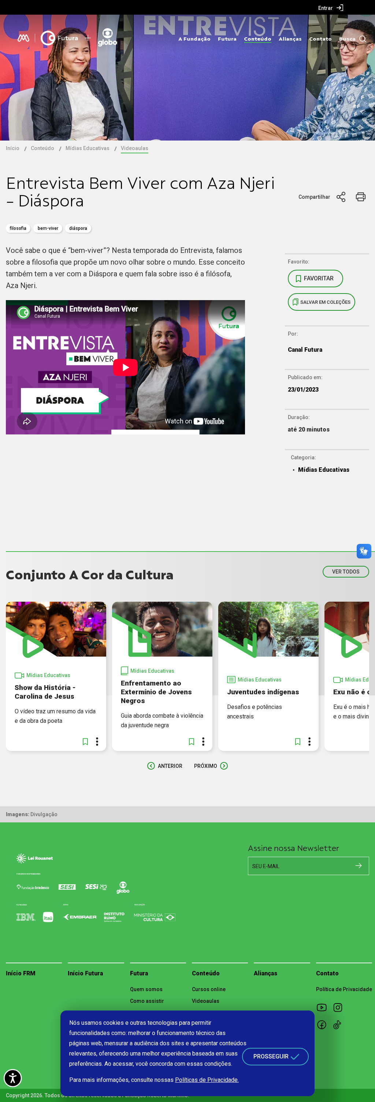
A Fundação (194, 39)
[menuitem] (331, 7)
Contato (320, 39)
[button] (85, 741)
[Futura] (59, 38)
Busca (347, 39)
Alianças (290, 39)
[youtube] (324, 1007)
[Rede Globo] (120, 38)
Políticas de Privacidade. (207, 1079)
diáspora (78, 228)
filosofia (18, 228)
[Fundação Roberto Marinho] (23, 38)
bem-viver (48, 228)
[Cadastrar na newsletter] (358, 865)
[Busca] (361, 39)
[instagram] (340, 1007)
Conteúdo (257, 39)
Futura (227, 39)
